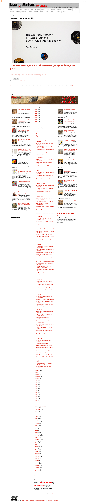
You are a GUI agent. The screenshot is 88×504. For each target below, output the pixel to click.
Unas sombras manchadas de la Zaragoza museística (43, 267)
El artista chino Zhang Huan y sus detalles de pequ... (43, 318)
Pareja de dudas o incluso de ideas (44, 350)
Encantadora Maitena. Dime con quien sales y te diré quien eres (24, 171)
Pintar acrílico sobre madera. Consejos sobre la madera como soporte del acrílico (24, 111)
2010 (36, 398)
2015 (36, 388)
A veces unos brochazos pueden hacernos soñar (43, 219)
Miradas (70, 9)
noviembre (38, 125)
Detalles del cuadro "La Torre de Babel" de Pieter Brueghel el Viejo (24, 204)
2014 (36, 390)
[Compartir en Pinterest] (18, 79)
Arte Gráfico (37, 413)
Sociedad (18, 11)
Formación (36, 11)
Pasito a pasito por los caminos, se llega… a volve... (44, 182)
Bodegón (37, 420)
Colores (36, 425)
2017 (36, 384)
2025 (36, 111)
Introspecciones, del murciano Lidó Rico (45, 252)
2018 (36, 382)
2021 (36, 119)
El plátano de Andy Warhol (69, 140)
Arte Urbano (37, 9)
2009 (36, 400)
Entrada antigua (74, 85)
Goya (36, 442)
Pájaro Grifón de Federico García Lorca (45, 354)
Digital (36, 430)
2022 (36, 117)
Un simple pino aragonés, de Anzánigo (44, 287)
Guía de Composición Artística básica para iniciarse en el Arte (24, 150)
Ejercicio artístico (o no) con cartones (44, 201)
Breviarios (37, 421)
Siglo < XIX (37, 456)
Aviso (21, 9)
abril (37, 372)
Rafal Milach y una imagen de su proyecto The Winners (70, 150)
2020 (36, 121)
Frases (36, 441)
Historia (36, 444)
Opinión (36, 455)
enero (37, 378)
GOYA (16, 9)
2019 (36, 380)
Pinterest (36, 475)
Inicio (45, 85)
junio (37, 135)
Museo (74, 9)
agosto (38, 131)
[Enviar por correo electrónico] (13, 79)
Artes (32, 9)
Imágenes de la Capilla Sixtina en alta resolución (24, 120)
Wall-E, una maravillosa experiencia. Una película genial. (23, 193)
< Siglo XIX (47, 11)
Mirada (36, 448)
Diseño (36, 432)
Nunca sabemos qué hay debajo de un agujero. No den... (44, 258)
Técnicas (30, 11)
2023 (36, 115)
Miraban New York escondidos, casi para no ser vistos (44, 331)
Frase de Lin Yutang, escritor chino (44, 276)
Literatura (64, 9)
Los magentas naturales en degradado (44, 213)
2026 (36, 109)
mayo (37, 370)
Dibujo (48, 9)
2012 (36, 394)
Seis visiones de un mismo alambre (44, 345)
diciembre (38, 123)
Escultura (53, 9)
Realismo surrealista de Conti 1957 (44, 234)
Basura (36, 418)
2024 (36, 113)
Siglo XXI (64, 11)
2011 (36, 396)
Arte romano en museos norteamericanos (69, 170)
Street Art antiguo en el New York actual (45, 299)
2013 (36, 392)
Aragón (36, 407)
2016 (36, 386)
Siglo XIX (53, 11)
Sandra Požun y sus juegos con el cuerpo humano (43, 199)
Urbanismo (37, 470)
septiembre (39, 128)
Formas (36, 437)
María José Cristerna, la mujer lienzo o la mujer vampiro (24, 129)
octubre (38, 127)
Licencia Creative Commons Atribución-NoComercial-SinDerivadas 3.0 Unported (40, 500)
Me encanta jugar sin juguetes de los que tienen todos (44, 255)
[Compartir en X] (16, 79)
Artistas (41, 11)
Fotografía (59, 9)
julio (37, 133)
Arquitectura (26, 9)
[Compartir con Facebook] (17, 79)
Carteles (37, 423)
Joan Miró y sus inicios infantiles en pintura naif (23, 160)
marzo (38, 374)
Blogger (52, 493)
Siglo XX (59, 11)
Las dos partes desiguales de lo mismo (45, 343)
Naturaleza (12, 11)
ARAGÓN (11, 9)
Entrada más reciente (15, 85)
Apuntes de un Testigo (40, 406)
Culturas (43, 9)
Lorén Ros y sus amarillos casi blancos (45, 261)
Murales (36, 449)
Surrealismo (23, 11)
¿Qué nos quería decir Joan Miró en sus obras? (24, 182)
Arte (19, 80)
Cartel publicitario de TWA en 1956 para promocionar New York (70, 121)
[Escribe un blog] (15, 79)
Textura (36, 469)
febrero (38, 376)
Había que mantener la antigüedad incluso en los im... (43, 364)
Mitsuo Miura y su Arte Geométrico (44, 352)
